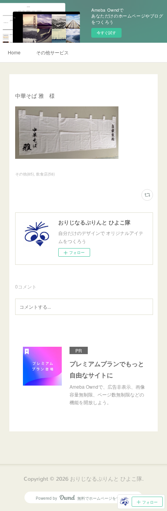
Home (14, 52)
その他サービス (52, 52)
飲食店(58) (45, 174)
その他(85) (24, 174)
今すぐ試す (106, 32)
